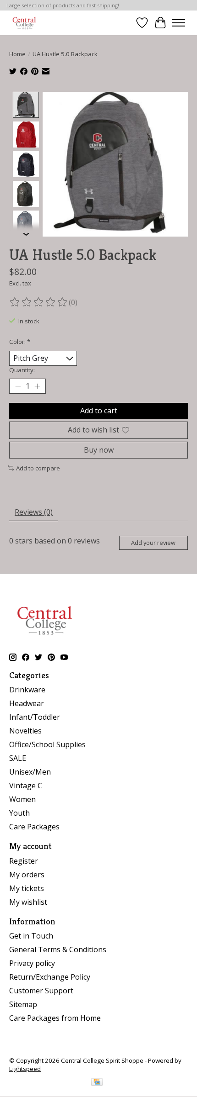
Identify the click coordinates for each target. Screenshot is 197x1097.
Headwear (26, 703)
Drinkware (27, 690)
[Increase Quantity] (37, 386)
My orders (26, 875)
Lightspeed (25, 1069)
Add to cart (98, 411)
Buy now (99, 450)
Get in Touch (31, 936)
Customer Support (41, 991)
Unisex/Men (30, 772)
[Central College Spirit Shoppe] (24, 22)
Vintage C (25, 786)
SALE (17, 758)
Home (17, 54)
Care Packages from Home (55, 1018)
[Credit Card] (97, 1082)
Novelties (25, 731)
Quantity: (22, 370)
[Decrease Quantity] (18, 386)
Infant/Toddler (34, 717)
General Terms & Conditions (57, 949)
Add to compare (38, 468)
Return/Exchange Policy (49, 977)
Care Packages (34, 827)
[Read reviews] (39, 302)
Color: (19, 342)
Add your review (153, 542)
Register (23, 861)
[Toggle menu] (179, 23)
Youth (19, 813)
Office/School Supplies (47, 744)
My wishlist (28, 902)
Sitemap (23, 1004)
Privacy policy (32, 963)
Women (22, 799)
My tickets (26, 888)
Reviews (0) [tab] (34, 512)
